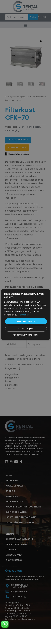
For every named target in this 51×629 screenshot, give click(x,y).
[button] (25, 334)
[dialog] (25, 314)
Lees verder (22, 314)
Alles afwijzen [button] (26, 328)
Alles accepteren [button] (26, 321)
